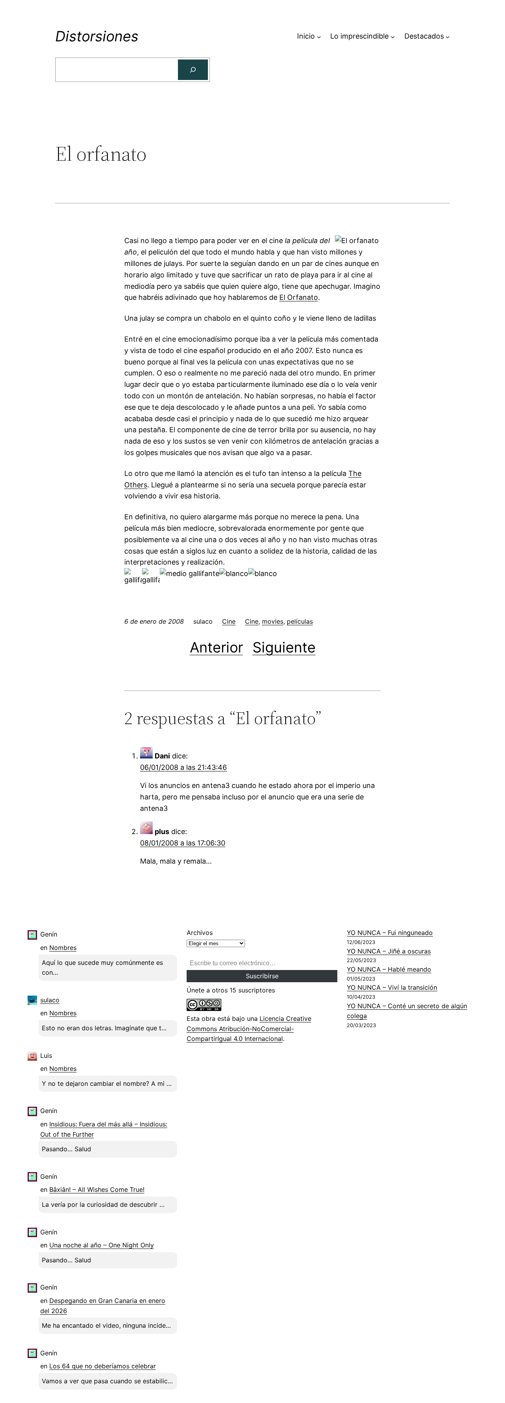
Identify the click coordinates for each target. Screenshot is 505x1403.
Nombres (63, 947)
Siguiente (284, 647)
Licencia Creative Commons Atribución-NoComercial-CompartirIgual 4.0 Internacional (249, 1028)
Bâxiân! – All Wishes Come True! (96, 1189)
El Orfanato (298, 297)
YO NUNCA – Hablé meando (389, 969)
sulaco (50, 1000)
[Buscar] (193, 69)
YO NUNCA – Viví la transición (392, 987)
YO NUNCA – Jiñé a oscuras (389, 951)
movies (272, 621)
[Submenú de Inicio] (319, 36)
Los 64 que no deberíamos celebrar (102, 1366)
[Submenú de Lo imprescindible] (393, 36)
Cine (229, 621)
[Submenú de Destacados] (447, 36)
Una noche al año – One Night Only (101, 1245)
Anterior (216, 647)
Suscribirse (262, 976)
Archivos (200, 933)
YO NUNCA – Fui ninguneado (390, 933)
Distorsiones (96, 36)
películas (300, 621)
